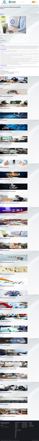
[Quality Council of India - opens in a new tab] (12, 2)
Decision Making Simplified (4, 404)
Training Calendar (31, 425)
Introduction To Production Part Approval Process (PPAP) (8, 368)
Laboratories (16, 428)
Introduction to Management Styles (5, 84)
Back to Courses (2, 13)
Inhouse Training (24, 427)
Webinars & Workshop (25, 426)
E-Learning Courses (24, 423)
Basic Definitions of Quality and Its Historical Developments (8, 155)
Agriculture (16, 424)
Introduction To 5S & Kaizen (4, 226)
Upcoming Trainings (24, 424)
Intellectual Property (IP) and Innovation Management (8, 191)
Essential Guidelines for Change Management (6, 96)
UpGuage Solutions (36, 440)
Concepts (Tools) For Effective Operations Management (8, 297)
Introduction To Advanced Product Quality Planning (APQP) (8, 380)
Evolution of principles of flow (4, 167)
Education (16, 425)
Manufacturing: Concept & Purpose (5, 179)
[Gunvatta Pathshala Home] (4, 2)
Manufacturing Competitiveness (4, 250)
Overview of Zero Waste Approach (5, 108)
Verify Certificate (31, 426)
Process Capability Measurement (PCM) (5, 321)
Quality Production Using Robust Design (6, 392)
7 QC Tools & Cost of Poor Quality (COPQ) (6, 143)
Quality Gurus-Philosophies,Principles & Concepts (7, 262)
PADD (15, 436)
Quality (1, 83)
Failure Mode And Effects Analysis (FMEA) (6, 309)
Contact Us (30, 424)
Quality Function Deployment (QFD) (5, 345)
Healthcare (16, 423)
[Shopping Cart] (36, 2)
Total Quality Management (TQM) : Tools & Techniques (8, 214)
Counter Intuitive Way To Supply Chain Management (7, 416)
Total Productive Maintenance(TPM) (5, 238)
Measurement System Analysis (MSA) (5, 333)
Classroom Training (24, 425)
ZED (15, 437)
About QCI (30, 423)
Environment (16, 426)
